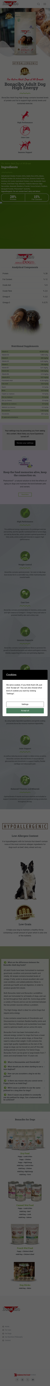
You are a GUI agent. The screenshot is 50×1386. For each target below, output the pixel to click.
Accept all (25, 711)
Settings (25, 704)
